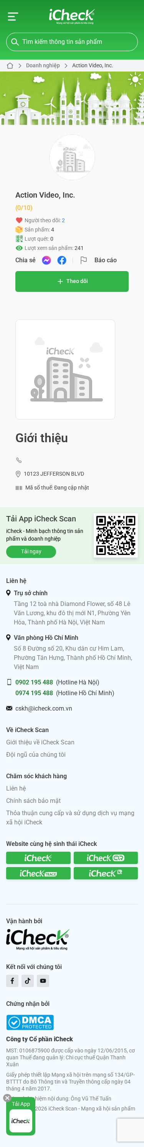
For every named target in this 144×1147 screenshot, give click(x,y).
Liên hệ (16, 788)
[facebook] (12, 981)
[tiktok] (28, 981)
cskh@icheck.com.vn (43, 708)
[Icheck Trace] (38, 873)
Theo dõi (77, 281)
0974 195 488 (34, 693)
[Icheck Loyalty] (106, 873)
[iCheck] (38, 858)
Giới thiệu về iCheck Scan (40, 742)
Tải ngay (31, 551)
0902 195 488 (34, 682)
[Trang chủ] (72, 16)
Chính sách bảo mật (33, 800)
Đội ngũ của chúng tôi (36, 754)
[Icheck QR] (106, 858)
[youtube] (43, 981)
